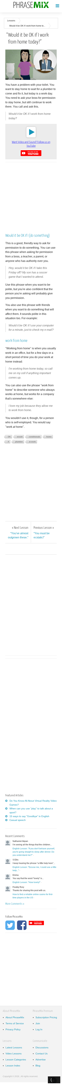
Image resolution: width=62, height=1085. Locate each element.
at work (32, 442)
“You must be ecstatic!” (44, 532)
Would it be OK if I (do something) (27, 236)
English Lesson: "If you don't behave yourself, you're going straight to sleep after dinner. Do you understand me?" (34, 851)
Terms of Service (15, 1023)
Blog (37, 1065)
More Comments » (14, 903)
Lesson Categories (16, 1059)
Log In (38, 1029)
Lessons (11, 20)
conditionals (34, 437)
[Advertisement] (31, 196)
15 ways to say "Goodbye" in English (29, 816)
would (20, 437)
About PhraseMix (15, 1017)
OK (9, 437)
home (48, 437)
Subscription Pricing (46, 1017)
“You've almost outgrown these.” (18, 532)
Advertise (40, 1059)
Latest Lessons (14, 1047)
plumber (19, 442)
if (8, 442)
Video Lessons (14, 1053)
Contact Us (41, 1053)
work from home (16, 341)
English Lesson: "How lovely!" (26, 882)
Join (37, 1023)
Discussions (41, 1047)
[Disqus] (31, 604)
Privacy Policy (13, 1029)
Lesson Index (13, 1065)
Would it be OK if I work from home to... (27, 26)
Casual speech (17, 820)
